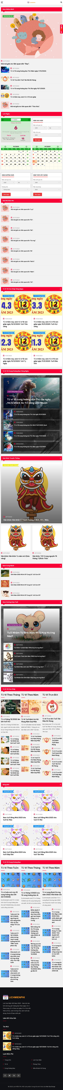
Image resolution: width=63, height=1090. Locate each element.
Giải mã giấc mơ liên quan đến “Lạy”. (22, 209)
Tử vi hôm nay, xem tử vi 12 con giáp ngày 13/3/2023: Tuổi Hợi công (46, 324)
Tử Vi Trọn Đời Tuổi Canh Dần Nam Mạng (57, 753)
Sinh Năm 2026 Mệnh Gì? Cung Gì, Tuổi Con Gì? (25, 574)
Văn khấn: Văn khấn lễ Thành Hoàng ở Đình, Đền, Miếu (25, 520)
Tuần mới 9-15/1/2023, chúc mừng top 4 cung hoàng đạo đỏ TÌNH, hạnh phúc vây (15, 939)
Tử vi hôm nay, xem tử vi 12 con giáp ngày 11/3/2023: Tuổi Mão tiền (46, 361)
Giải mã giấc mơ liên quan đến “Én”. (22, 220)
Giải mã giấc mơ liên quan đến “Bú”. (22, 230)
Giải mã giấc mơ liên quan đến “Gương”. (23, 240)
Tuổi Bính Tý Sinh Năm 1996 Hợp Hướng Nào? (28, 648)
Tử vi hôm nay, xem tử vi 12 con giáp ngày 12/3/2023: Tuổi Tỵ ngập (15, 361)
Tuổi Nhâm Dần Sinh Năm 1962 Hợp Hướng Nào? (29, 677)
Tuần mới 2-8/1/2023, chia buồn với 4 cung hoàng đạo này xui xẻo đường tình (15, 975)
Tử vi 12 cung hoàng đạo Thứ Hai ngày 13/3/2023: (30, 414)
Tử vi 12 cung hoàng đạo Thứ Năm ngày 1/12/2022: (28, 71)
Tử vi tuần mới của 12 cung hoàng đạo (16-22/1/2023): (9, 894)
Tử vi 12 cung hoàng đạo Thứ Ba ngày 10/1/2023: (27, 88)
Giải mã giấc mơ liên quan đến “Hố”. (22, 282)
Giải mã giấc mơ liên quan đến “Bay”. (15, 64)
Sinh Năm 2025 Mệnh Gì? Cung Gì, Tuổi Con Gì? (25, 585)
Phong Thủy (37, 1064)
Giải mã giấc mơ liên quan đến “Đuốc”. (23, 261)
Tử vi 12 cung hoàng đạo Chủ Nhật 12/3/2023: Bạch (30, 425)
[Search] (61, 2)
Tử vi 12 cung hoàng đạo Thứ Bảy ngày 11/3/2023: (30, 436)
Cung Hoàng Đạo (10, 1068)
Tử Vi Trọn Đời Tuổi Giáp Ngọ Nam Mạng (57, 775)
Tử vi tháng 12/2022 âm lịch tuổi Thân (15, 762)
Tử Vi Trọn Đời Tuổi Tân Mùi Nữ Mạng (23, 80)
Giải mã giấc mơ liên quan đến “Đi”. (22, 251)
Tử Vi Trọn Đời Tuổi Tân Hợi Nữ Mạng (57, 764)
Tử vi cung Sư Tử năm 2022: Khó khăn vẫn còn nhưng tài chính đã (57, 967)
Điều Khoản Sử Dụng (39, 1068)
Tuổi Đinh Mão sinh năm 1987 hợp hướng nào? (29, 667)
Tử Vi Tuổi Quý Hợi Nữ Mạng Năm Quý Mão (36, 770)
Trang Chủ (8, 1060)
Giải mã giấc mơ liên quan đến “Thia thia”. (25, 106)
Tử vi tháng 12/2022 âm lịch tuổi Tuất (15, 741)
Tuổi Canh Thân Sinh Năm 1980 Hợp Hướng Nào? (29, 656)
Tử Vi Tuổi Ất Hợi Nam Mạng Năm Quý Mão (36, 760)
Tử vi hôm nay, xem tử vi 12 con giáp (23, 97)
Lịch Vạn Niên (37, 1060)
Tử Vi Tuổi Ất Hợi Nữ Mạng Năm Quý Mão (35, 749)
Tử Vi (6, 1064)
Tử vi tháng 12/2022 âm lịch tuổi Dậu (14, 752)
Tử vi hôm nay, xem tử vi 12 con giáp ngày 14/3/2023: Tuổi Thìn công (15, 324)
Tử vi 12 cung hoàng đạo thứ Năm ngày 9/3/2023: (30, 446)
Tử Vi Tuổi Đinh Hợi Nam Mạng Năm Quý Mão (36, 738)
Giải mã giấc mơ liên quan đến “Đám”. (22, 272)
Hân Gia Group (50, 1086)
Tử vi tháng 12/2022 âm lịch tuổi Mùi (14, 773)
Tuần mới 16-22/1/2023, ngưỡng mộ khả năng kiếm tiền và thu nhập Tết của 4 (15, 920)
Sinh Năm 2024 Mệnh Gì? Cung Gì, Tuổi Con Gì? (25, 595)
